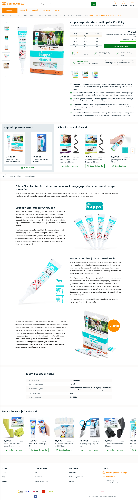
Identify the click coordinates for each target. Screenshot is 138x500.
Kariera (71, 481)
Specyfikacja (30, 176)
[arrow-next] (132, 151)
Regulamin (72, 472)
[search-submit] (93, 4)
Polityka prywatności (76, 477)
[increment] (106, 40)
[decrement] (116, 40)
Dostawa (38, 477)
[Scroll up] (4, 176)
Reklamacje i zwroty (42, 481)
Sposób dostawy (82, 53)
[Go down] (6, 76)
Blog (3, 477)
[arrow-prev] (61, 151)
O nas (4, 472)
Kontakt (4, 481)
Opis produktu (15, 176)
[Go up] (6, 22)
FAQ (36, 472)
